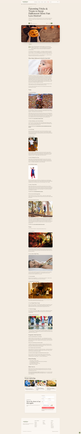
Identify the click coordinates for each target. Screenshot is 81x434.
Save (49, 23)
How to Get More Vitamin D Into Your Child (39, 224)
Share (46, 23)
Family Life (36, 426)
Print (51, 23)
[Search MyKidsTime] (58, 2)
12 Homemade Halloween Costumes (38, 191)
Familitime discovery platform (55, 431)
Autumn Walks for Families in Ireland (38, 118)
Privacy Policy (43, 410)
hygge (38, 310)
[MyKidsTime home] (25, 2)
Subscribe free (48, 407)
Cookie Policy (52, 427)
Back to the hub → (54, 378)
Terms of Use (52, 426)
